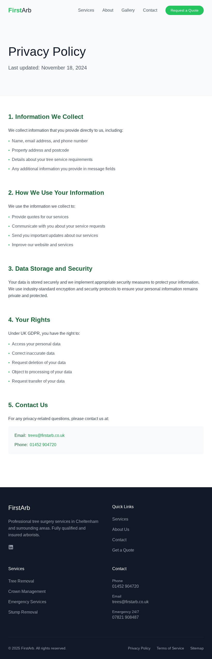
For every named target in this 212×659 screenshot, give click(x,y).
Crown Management (27, 591)
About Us (120, 529)
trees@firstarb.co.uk (46, 435)
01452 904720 (43, 445)
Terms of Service (170, 648)
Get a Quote (123, 550)
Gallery (128, 10)
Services (86, 10)
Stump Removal (23, 612)
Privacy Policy (139, 648)
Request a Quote (185, 10)
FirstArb (19, 507)
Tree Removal (21, 581)
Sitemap (197, 648)
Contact (150, 10)
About (107, 10)
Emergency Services (27, 602)
